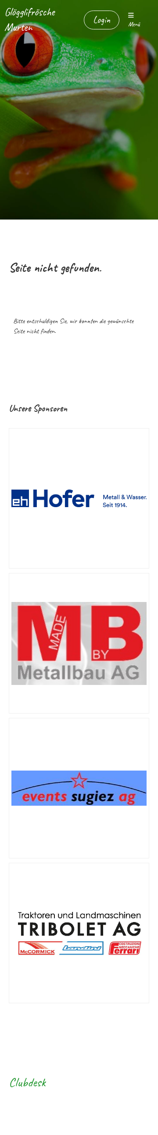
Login (101, 20)
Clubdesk (27, 1082)
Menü (134, 24)
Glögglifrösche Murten (29, 19)
